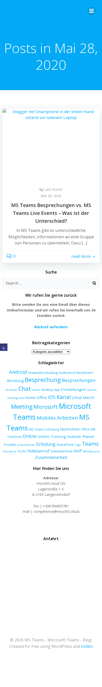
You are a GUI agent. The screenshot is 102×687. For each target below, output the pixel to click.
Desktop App (50, 390)
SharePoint (65, 444)
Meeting (21, 407)
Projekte (10, 445)
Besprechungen (78, 380)
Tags (78, 445)
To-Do (21, 451)
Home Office (36, 397)
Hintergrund (15, 398)
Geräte (92, 390)
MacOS (89, 397)
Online (29, 436)
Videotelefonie (62, 451)
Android (18, 372)
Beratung (15, 380)
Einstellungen (73, 389)
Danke (36, 390)
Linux (77, 397)
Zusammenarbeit (51, 457)
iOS (52, 397)
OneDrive (14, 436)
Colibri (87, 646)
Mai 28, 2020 (51, 195)
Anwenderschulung (43, 372)
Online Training (51, 436)
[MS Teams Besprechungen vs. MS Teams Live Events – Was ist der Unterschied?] (51, 145)
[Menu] (91, 11)
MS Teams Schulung (44, 429)
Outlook (74, 436)
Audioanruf (67, 372)
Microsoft (45, 406)
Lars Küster (53, 189)
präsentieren (26, 445)
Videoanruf (38, 451)
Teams (90, 443)
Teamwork (9, 451)
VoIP (78, 451)
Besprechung (43, 380)
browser (11, 390)
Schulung (45, 444)
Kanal (64, 396)
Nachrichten (70, 429)
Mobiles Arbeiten (57, 417)
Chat (24, 389)
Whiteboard (91, 451)
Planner (88, 436)
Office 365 (88, 429)
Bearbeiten (84, 373)
